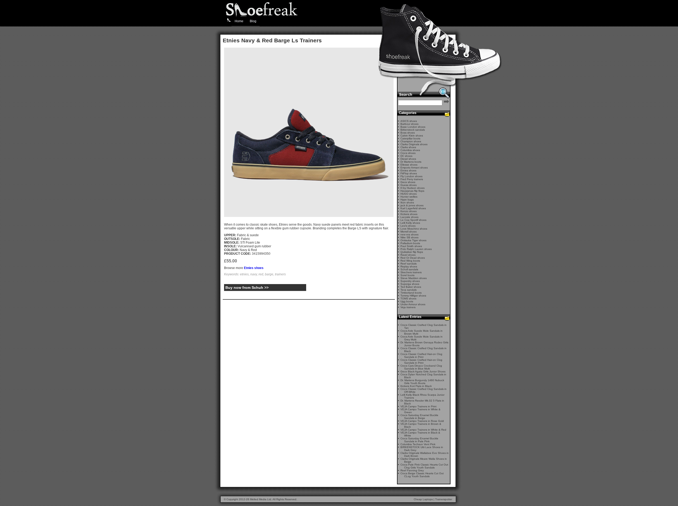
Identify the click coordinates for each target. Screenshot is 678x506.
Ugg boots (406, 301)
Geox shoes (407, 182)
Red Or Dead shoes (412, 257)
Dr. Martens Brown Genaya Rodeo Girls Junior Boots (424, 344)
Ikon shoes (407, 202)
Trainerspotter (443, 499)
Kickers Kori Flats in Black (416, 386)
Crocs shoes (408, 153)
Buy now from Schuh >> (247, 287)
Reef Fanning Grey (412, 470)
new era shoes (409, 234)
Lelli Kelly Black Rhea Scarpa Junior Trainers (422, 396)
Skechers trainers (411, 272)
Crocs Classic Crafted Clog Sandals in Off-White (423, 390)
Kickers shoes (408, 214)
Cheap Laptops (423, 499)
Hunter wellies (408, 196)
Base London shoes (412, 126)
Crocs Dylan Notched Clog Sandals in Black (423, 376)
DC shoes (406, 155)
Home (239, 21)
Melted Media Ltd (260, 499)
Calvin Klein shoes (411, 135)
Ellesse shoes (408, 164)
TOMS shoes (408, 298)
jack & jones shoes (411, 205)
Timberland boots (411, 292)
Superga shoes (409, 283)
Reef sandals (408, 263)
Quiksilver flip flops (411, 251)
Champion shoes (410, 141)
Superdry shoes (410, 281)
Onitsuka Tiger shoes (413, 240)
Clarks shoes (408, 147)
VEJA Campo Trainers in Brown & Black (420, 425)
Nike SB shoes (409, 237)
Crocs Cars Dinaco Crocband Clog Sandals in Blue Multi (421, 367)
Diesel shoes (408, 158)
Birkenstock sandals (412, 129)
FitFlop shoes (408, 173)
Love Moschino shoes (413, 228)
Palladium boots (410, 243)
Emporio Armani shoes (414, 167)
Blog (253, 21)
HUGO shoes (408, 193)
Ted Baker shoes (410, 286)
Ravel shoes (408, 254)
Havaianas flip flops (412, 190)
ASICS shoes (408, 121)
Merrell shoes (408, 231)
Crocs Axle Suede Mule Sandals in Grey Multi (421, 338)
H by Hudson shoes (412, 187)
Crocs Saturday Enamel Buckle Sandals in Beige (419, 417)
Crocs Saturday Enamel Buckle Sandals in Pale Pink (419, 440)
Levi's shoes (408, 225)
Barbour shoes (409, 123)
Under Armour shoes (412, 304)
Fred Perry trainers (411, 179)
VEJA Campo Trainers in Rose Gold (422, 421)
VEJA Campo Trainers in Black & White (420, 434)
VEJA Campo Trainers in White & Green (420, 411)
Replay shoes (408, 266)
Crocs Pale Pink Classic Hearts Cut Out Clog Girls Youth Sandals (424, 466)
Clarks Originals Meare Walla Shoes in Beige (423, 460)
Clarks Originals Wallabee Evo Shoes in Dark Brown (424, 454)
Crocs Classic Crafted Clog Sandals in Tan (423, 326)
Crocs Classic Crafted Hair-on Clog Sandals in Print (421, 355)
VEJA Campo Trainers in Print (418, 406)
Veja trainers (408, 307)
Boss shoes (407, 132)
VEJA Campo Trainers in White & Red (423, 429)
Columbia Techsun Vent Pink (417, 444)
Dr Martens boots (410, 161)
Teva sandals (408, 289)
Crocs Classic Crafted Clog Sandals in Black (423, 350)
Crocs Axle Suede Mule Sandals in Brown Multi (421, 332)
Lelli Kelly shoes (410, 222)
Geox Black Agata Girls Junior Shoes (422, 371)
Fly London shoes (411, 176)
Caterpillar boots (410, 138)
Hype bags (407, 199)
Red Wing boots (410, 260)
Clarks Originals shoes (413, 144)
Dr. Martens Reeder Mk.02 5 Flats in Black (422, 402)
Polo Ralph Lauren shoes (416, 249)
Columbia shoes (410, 150)
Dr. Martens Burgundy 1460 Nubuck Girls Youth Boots (422, 382)
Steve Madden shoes (413, 278)
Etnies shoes (254, 268)
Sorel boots (407, 275)
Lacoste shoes (409, 217)
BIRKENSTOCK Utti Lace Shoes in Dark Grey (421, 449)
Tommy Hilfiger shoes (413, 295)
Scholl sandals (409, 269)
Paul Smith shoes (411, 246)
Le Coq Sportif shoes (413, 219)
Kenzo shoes (408, 211)
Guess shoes (408, 185)
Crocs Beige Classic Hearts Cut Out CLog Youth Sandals (422, 475)
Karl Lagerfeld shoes (413, 208)
